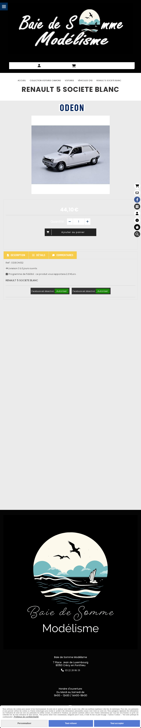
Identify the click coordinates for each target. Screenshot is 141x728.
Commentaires (64, 255)
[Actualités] (137, 220)
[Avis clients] (137, 227)
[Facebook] (137, 200)
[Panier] (137, 186)
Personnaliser (24, 723)
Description (18, 255)
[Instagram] (137, 206)
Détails (40, 255)
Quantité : (58, 221)
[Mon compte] (137, 213)
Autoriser (61, 291)
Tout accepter (117, 723)
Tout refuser (71, 723)
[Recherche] (137, 234)
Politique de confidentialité (26, 717)
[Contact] (137, 193)
